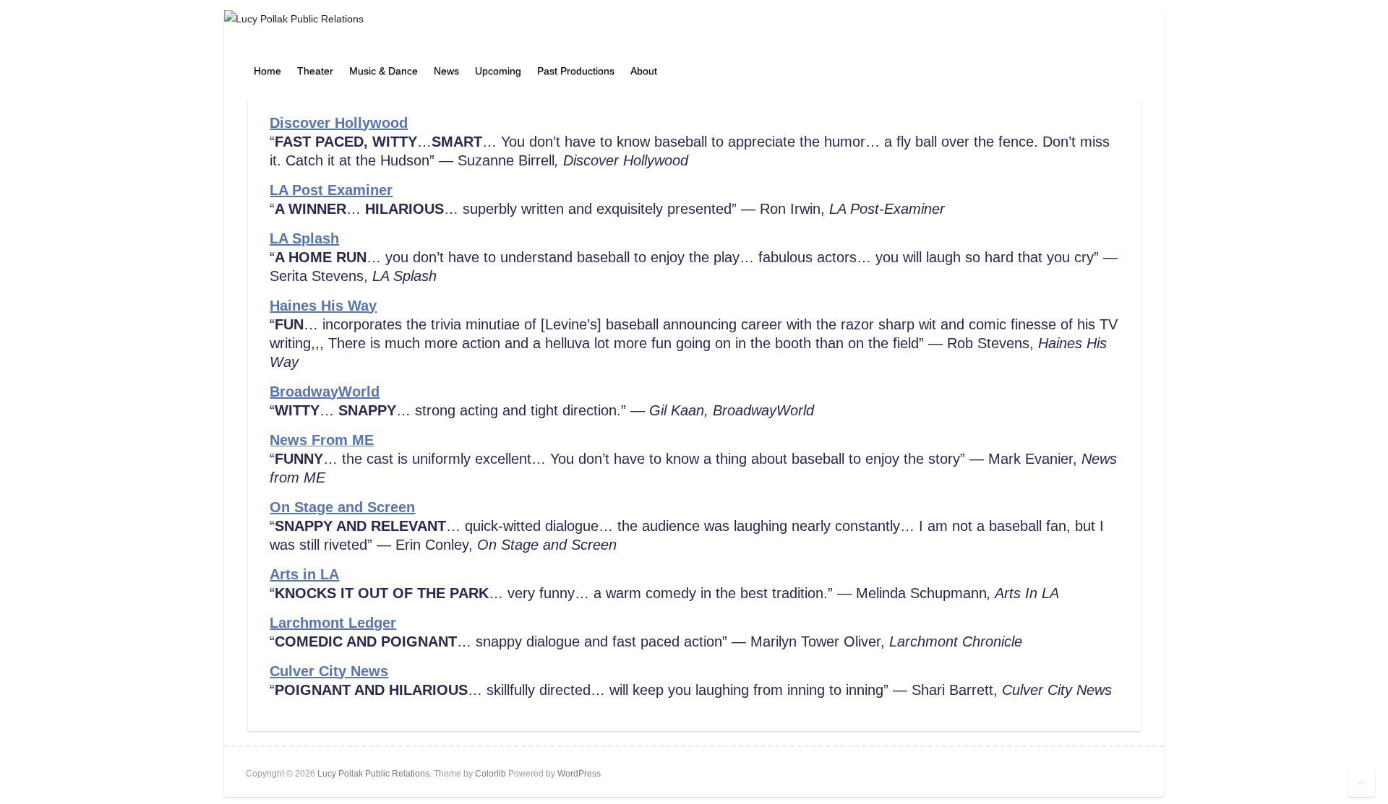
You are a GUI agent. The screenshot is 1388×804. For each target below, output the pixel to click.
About (643, 71)
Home (267, 71)
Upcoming (498, 71)
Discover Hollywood (339, 123)
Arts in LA (304, 574)
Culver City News (329, 671)
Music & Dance (383, 71)
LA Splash (304, 238)
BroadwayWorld (325, 391)
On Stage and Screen (342, 507)
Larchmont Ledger (333, 623)
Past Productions (575, 71)
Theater (315, 71)
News (446, 71)
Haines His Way (323, 306)
